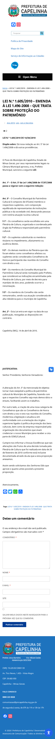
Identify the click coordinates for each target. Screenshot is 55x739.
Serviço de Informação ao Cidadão (27, 56)
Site (4, 598)
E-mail (7, 585)
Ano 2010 (11, 123)
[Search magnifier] (42, 33)
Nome (6, 572)
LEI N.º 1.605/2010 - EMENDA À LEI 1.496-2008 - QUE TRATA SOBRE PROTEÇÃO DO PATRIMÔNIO (30, 507)
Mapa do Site (17, 48)
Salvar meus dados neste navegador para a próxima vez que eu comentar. (25, 616)
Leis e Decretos (26, 123)
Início (5, 88)
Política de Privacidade (22, 41)
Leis (17, 123)
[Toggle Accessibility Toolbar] (48, 732)
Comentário (10, 537)
